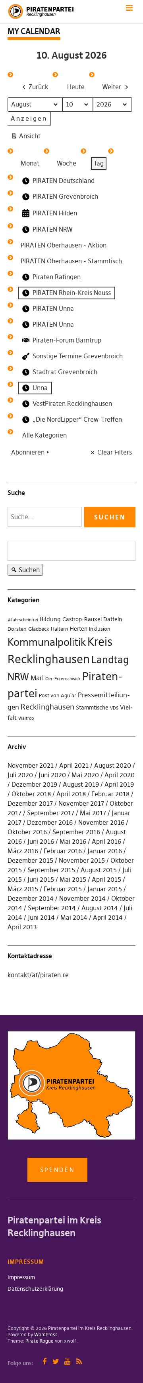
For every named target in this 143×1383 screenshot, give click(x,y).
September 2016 (76, 832)
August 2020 (112, 765)
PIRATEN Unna (53, 308)
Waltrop (26, 718)
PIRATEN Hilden (55, 213)
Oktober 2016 (27, 832)
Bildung (50, 619)
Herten (78, 628)
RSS (79, 1361)
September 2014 (52, 908)
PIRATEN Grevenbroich (65, 196)
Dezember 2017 (30, 803)
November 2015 (82, 860)
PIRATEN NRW (53, 229)
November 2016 (101, 822)
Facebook (44, 1361)
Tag (99, 163)
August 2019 (81, 784)
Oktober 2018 (31, 794)
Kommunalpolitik (47, 642)
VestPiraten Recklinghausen (72, 403)
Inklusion (99, 629)
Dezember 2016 (50, 822)
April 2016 (106, 841)
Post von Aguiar (57, 695)
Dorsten (17, 629)
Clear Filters (114, 452)
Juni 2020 (52, 775)
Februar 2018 (110, 794)
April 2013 (22, 927)
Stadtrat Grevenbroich (65, 372)
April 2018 (71, 794)
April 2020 (119, 775)
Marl (37, 677)
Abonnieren (27, 452)
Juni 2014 (41, 917)
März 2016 (23, 851)
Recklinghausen (47, 706)
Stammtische (92, 707)
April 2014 (108, 917)
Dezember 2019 (34, 784)
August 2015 (99, 870)
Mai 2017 (93, 813)
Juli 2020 (20, 775)
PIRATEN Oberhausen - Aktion (63, 245)
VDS (114, 708)
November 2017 (81, 803)
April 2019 (119, 784)
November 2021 (31, 765)
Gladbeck (38, 629)
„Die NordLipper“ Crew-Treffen (77, 419)
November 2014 (82, 898)
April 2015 (106, 879)
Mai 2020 (85, 775)
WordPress (46, 1334)
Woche (66, 163)
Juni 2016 (40, 841)
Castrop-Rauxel (82, 619)
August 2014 (99, 908)
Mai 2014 (73, 917)
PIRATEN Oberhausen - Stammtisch (71, 261)
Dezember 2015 (30, 860)
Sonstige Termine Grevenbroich (78, 356)
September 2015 (51, 870)
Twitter (56, 1361)
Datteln (112, 619)
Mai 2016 (73, 841)
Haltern (59, 629)
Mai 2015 (73, 879)
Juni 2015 (40, 879)
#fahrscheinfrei (23, 619)
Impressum (21, 1277)
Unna (40, 388)
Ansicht (27, 137)
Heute (76, 87)
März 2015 (23, 889)
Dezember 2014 (31, 898)
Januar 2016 (104, 851)
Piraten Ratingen (57, 277)
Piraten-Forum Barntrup (67, 340)
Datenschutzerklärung (35, 1288)
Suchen (24, 571)
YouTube (67, 1361)
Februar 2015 (63, 889)
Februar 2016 (63, 851)
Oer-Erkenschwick (63, 678)
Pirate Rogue (39, 1341)
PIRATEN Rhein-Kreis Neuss (72, 293)
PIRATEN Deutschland (64, 181)
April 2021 (74, 765)
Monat (30, 163)
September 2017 (50, 813)
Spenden (57, 1170)
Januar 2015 (104, 889)
